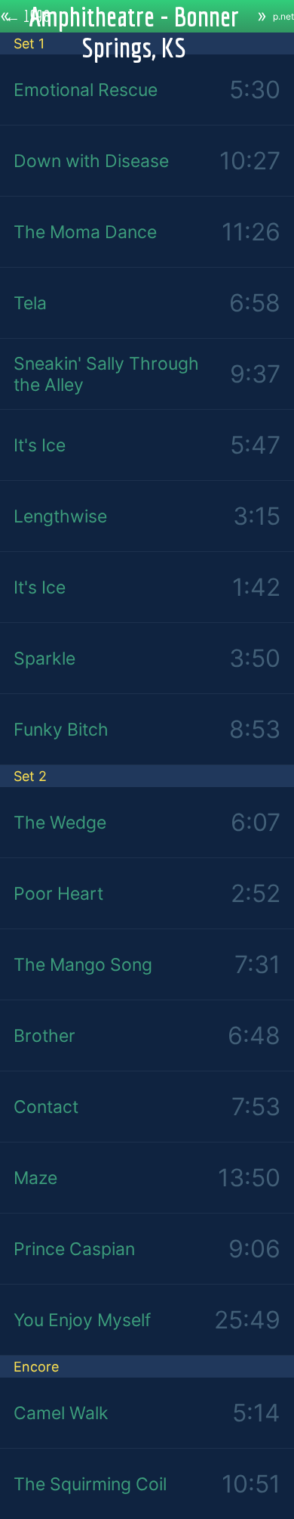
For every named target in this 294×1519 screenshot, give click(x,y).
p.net (283, 16)
